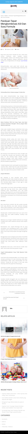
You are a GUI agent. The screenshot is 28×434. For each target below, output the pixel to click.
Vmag (15, 432)
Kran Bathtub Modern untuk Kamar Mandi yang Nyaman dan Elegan (14, 398)
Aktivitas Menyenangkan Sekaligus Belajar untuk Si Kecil (13, 382)
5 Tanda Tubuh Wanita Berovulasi (8, 359)
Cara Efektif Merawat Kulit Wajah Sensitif (11, 298)
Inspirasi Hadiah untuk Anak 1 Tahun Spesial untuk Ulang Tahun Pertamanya (14, 394)
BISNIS (6, 15)
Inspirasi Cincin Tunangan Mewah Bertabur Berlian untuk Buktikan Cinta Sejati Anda (12, 407)
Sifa (3, 49)
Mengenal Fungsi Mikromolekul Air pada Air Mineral (13, 402)
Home (2, 15)
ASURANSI (4, 419)
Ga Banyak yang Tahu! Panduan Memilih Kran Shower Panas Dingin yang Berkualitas (13, 411)
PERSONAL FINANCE (7, 426)
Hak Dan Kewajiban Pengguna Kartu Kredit (10, 336)
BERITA (4, 421)
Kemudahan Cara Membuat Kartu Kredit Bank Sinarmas (17, 292)
